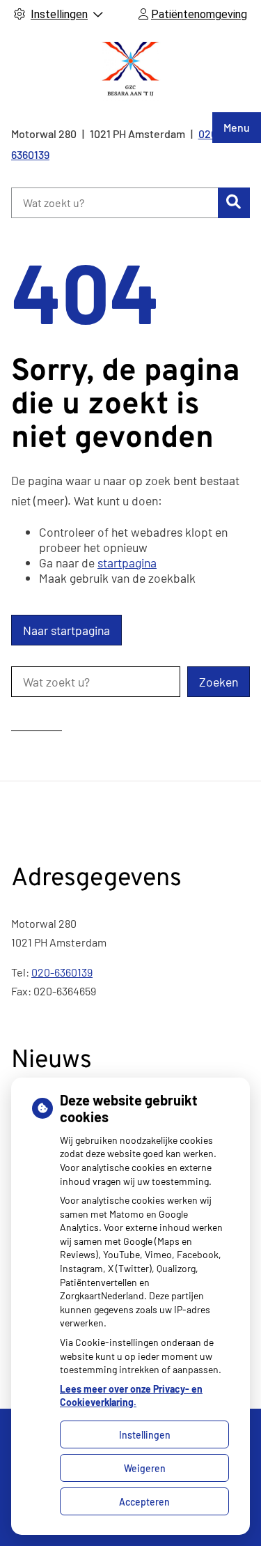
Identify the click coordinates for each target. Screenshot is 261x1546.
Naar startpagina (66, 630)
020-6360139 (62, 972)
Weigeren (145, 1468)
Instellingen (145, 1435)
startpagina (127, 562)
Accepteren (144, 1502)
